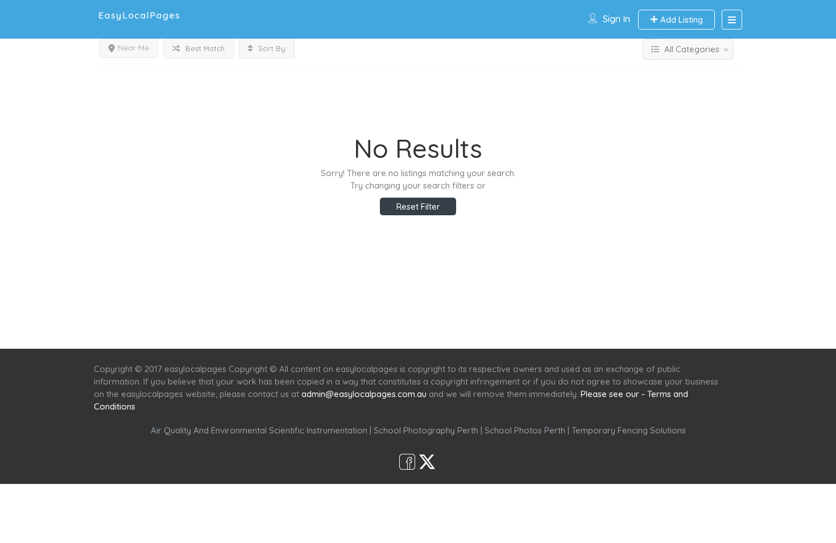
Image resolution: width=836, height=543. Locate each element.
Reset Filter (418, 206)
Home (308, 328)
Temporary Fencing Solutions (629, 430)
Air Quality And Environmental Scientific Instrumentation (259, 430)
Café (473, 328)
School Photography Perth (426, 430)
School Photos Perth (525, 430)
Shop (512, 328)
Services (357, 328)
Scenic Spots (419, 328)
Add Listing (680, 19)
